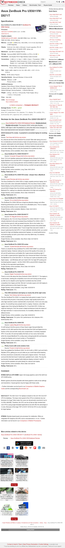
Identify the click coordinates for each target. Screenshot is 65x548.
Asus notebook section (12, 102)
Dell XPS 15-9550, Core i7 (56, 47)
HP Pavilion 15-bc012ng (55, 32)
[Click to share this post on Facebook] (8, 448)
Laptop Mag (13, 325)
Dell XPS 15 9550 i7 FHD (56, 43)
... (62, 5)
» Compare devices (30, 105)
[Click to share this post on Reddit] (26, 447)
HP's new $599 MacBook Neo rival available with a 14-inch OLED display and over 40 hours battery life (21, 512)
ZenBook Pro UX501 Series (33, 435)
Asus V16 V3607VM (55, 172)
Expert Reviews (11, 179)
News (18, 5)
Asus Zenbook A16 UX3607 (56, 141)
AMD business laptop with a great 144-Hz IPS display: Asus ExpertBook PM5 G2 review (21, 478)
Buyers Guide (48, 5)
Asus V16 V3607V (54, 206)
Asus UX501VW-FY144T (56, 18)
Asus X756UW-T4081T (55, 99)
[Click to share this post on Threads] (12, 448)
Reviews (10, 5)
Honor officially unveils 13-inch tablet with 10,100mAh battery (7, 513)
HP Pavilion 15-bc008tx (55, 36)
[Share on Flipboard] (34, 447)
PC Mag (12, 217)
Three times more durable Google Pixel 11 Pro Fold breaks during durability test (21, 497)
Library (41, 522)
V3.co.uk (12, 200)
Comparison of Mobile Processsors (30, 421)
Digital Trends (14, 274)
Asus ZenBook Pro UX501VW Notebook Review (20, 123)
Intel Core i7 (5, 33)
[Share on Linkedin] (39, 447)
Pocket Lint (13, 348)
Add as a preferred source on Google (25, 443)
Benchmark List (23, 389)
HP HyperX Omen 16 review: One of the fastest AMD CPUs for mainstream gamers (7, 463)
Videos (25, 5)
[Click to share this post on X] (21, 447)
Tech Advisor (13, 295)
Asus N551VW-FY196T (55, 22)
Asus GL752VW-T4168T (56, 120)
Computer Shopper (15, 156)
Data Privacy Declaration (30, 544)
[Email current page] (43, 448)
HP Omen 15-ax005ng (55, 40)
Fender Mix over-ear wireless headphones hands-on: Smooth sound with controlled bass (21, 463)
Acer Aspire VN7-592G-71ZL (57, 51)
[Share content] (4, 448)
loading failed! (5, 530)
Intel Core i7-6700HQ (7, 31)
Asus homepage (10, 100)
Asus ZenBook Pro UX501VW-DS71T (12, 435)
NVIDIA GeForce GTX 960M (9, 38)
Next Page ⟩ (14, 485)
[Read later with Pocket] (30, 447)
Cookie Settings (43, 544)
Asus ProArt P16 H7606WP (56, 198)
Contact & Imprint (12, 544)
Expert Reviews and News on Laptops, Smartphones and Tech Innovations (20, 522)
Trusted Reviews (15, 246)
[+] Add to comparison (16, 105)
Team (20, 544)
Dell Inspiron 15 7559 (55, 55)
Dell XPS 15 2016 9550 (55, 74)
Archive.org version (20, 137)
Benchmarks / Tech (35, 5)
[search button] (57, 2)
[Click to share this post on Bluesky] (17, 448)
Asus (45, 522)
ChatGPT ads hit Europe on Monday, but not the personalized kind (7, 497)
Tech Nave (9, 137)
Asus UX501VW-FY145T (56, 14)
